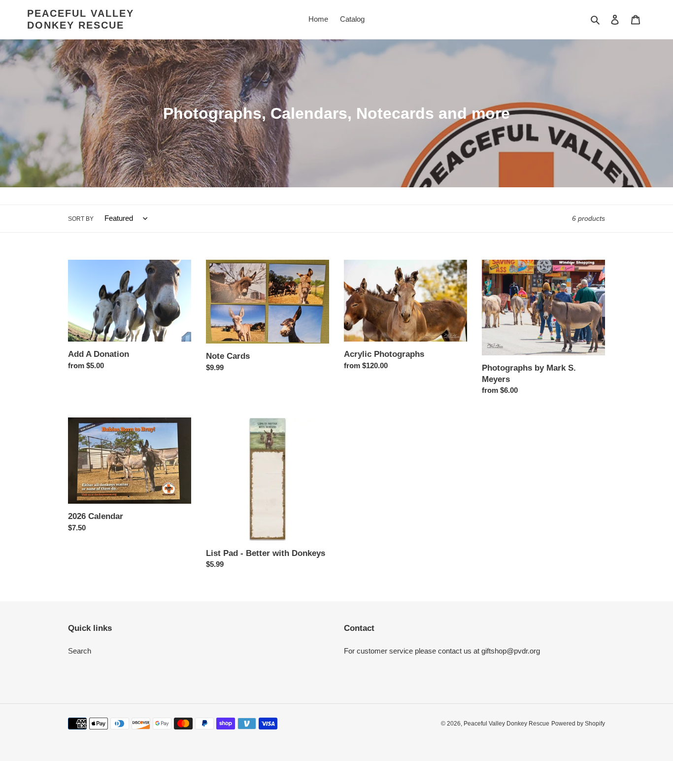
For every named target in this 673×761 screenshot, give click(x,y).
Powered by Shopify (578, 723)
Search (79, 651)
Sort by (81, 218)
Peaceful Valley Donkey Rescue (80, 19)
